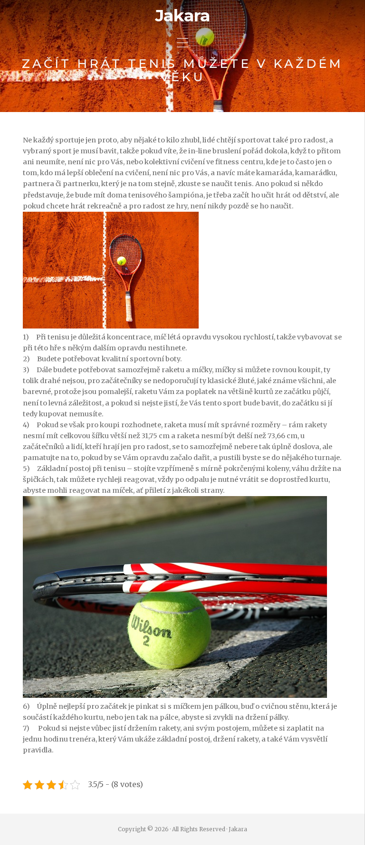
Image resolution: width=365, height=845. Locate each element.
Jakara (182, 16)
